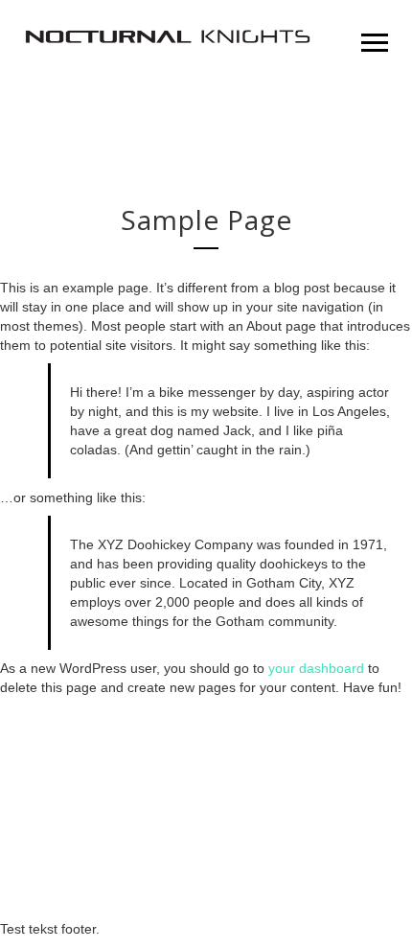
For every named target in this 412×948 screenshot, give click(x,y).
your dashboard (316, 668)
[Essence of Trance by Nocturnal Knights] (167, 38)
